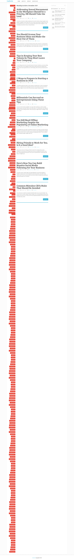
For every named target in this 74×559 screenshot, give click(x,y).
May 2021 (13, 359)
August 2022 (13, 325)
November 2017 (12, 454)
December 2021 (12, 343)
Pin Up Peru (13, 169)
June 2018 (13, 438)
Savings (13, 176)
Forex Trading (12, 105)
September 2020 (12, 377)
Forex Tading (12, 102)
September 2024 (12, 269)
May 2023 (13, 305)
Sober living (13, 181)
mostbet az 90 (12, 124)
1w (14, 10)
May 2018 (13, 441)
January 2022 (12, 341)
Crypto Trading (12, 90)
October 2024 (12, 267)
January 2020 (12, 395)
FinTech (13, 100)
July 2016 (13, 490)
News (14, 151)
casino (13, 85)
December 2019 (12, 398)
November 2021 (12, 346)
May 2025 (13, 251)
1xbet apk (13, 35)
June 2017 (13, 465)
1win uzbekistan (12, 31)
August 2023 (13, 298)
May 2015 (13, 522)
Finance (13, 98)
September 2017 (12, 459)
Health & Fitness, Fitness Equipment (12, 108)
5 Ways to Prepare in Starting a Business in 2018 (32, 79)
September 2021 (12, 350)
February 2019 (12, 420)
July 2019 (13, 409)
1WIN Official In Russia (12, 26)
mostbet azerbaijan (13, 130)
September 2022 (12, 323)
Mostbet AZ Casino (11, 126)
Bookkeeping (12, 71)
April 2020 (13, 389)
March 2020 (13, 391)
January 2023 (12, 314)
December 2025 (12, 235)
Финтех (13, 208)
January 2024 (12, 287)
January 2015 (12, 526)
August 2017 (13, 461)
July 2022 (13, 328)
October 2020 (12, 375)
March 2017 (13, 472)
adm (14, 62)
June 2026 (13, 221)
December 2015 (12, 506)
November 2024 (12, 264)
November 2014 (12, 531)
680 (14, 60)
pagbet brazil (12, 156)
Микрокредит (13, 201)
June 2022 (13, 330)
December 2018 (12, 425)
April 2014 (13, 547)
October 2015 (12, 511)
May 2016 (13, 495)
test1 (14, 187)
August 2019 (13, 407)
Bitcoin (13, 69)
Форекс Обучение (12, 210)
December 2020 (12, 371)
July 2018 (13, 436)
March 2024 (13, 282)
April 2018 (13, 443)
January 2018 (12, 450)
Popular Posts (55, 8)
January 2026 (12, 233)
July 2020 (13, 382)
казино (14, 199)
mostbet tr (13, 142)
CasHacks (10, 1)
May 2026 (13, 224)
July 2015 (13, 517)
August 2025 (13, 244)
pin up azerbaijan (12, 160)
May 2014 (13, 544)
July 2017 (13, 463)
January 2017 (12, 477)
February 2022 (12, 339)
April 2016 (13, 497)
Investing (13, 113)
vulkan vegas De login (12, 190)
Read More (45, 27)
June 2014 (13, 542)
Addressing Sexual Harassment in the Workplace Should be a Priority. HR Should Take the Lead (32, 13)
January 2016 (12, 504)
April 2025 (13, 253)
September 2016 (12, 486)
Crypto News (12, 87)
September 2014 (12, 535)
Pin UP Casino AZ (12, 167)
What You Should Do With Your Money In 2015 (60, 23)
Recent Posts (63, 8)
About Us (23, 1)
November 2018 (12, 427)
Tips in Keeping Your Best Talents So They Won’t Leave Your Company (31, 58)
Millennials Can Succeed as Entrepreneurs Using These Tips (30, 99)
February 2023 (12, 312)
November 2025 (12, 237)
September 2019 (12, 404)
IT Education (13, 115)
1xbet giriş (13, 44)
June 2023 (13, 303)
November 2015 (12, 508)
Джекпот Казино (12, 196)
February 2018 (12, 447)
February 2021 (12, 366)
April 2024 (13, 280)
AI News (13, 65)
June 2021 (13, 357)
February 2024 (12, 285)
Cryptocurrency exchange (12, 93)
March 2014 (13, 549)
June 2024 (13, 276)
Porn (14, 174)
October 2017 (12, 456)
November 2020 (12, 373)
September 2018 (12, 432)
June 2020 (13, 384)
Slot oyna (13, 178)
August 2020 (13, 380)
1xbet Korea (13, 49)
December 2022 (12, 316)
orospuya (13, 154)
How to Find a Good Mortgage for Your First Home (60, 15)
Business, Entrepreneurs (12, 82)
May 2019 (13, 413)
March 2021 (13, 364)
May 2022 (13, 332)
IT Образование (12, 117)
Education (13, 96)
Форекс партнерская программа (12, 213)
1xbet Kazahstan (12, 47)
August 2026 (13, 217)
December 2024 (12, 262)
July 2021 (13, 355)
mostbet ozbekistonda (12, 139)
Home (19, 1)
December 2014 (12, 529)
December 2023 (12, 289)
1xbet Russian (12, 56)
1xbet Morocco (12, 51)
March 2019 (13, 418)
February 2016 (12, 502)
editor (18, 18)
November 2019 (12, 400)
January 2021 (12, 368)
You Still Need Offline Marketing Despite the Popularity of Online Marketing (32, 122)
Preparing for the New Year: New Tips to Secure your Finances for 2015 (59, 19)
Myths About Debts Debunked (60, 26)
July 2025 (13, 246)
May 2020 (13, 386)
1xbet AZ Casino (12, 38)
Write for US (35, 1)
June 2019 (13, 411)
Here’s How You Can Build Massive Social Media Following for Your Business (31, 165)
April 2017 (13, 470)
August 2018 (13, 434)
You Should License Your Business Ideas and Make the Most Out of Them (31, 36)
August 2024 (13, 271)
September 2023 (12, 296)
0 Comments (35, 18)
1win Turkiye (12, 29)
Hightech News (12, 111)
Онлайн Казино (12, 203)
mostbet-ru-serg (12, 147)
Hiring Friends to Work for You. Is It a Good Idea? (32, 143)
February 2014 (12, 551)
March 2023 (13, 310)
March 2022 (13, 337)
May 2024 (13, 278)
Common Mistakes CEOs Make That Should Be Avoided (32, 186)
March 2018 (13, 445)
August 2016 (13, 488)
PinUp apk (13, 172)
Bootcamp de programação (12, 75)
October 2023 (12, 294)
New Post (13, 149)
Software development (12, 184)
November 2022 (12, 319)
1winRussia (13, 33)
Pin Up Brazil (12, 163)
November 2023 (12, 291)
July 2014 (13, 540)
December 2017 (12, 452)
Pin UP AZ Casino (12, 158)
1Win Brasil (13, 14)
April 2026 (13, 226)
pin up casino (12, 165)
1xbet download (12, 42)
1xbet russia (13, 53)
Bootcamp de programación (12, 79)
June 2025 (13, 249)
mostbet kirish (12, 136)
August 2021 (13, 352)
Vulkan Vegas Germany (13, 194)
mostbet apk (13, 122)
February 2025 (12, 258)
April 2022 (13, 334)
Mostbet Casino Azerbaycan (12, 133)
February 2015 (12, 524)
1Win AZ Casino (12, 12)
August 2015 (13, 515)
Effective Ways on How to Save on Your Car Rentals (60, 11)
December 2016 (12, 479)
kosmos (13, 120)
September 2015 (12, 513)
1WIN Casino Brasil (13, 20)
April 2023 (13, 307)
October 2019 (12, 402)
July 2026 (13, 219)
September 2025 (12, 242)
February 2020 (12, 393)
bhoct (14, 67)
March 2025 (13, 255)
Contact (29, 1)
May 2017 (13, 468)
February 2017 (12, 474)
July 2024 (13, 273)
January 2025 (12, 260)
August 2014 (13, 538)
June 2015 (13, 520)
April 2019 (13, 416)
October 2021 (12, 348)
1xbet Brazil (13, 40)
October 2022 (12, 321)
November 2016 (12, 481)
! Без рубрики (13, 5)
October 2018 (12, 429)
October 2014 (12, 533)
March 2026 (13, 228)
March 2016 (13, 499)
